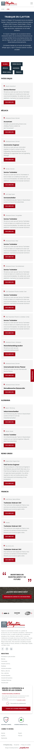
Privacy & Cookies (26, 744)
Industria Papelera (5, 675)
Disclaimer (16, 744)
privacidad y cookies (21, 699)
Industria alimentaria (6, 668)
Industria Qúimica (5, 663)
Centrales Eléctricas (6, 680)
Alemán (3, 733)
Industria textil (4, 682)
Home (2, 9)
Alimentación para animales (8, 656)
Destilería (3, 666)
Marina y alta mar (5, 670)
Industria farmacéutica (6, 678)
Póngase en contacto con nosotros (17, 596)
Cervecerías (4, 661)
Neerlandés (4, 738)
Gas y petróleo (5, 673)
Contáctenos (32, 375)
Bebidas (3, 659)
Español (3, 735)
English (20, 733)
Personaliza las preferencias (18, 703)
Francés (20, 735)
